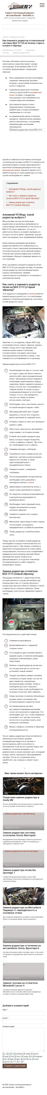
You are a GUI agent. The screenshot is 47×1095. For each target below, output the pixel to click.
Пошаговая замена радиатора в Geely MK (21, 799)
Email (5, 1018)
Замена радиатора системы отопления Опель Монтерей (19, 834)
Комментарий (8, 1026)
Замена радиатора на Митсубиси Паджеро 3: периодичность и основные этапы (22, 910)
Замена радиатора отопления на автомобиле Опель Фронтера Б (22, 947)
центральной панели (11, 170)
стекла (31, 482)
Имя (5, 1010)
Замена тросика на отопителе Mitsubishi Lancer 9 (20, 984)
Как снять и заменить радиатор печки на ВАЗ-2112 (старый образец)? (22, 197)
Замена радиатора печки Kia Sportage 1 (19, 871)
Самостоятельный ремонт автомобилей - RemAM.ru (19, 14)
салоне (32, 294)
